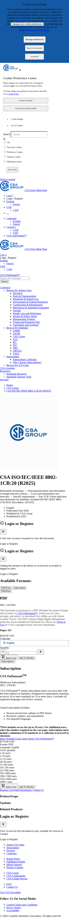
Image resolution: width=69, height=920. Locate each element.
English (17, 221)
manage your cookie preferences (27, 24)
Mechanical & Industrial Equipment (31, 307)
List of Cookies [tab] (17, 125)
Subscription (12, 847)
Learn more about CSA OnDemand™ (35, 738)
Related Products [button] (11, 809)
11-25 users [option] (6, 758)
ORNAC (17, 350)
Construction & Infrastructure (28, 304)
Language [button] (11, 218)
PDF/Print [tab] (5, 588)
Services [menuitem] (4, 379)
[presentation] (20, 70)
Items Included (8, 738)
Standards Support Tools (18, 376)
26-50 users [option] (6, 761)
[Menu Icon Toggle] (7, 213)
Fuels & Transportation (24, 296)
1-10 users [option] (5, 756)
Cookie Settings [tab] (17, 119)
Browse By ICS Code (17, 365)
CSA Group (19, 336)
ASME (16, 330)
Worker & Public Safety (25, 316)
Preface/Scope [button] (9, 796)
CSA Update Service (17, 878)
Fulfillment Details (15, 861)
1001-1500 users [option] (8, 776)
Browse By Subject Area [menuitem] (19, 290)
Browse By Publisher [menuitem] (17, 327)
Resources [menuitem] (5, 371)
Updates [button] (5, 803)
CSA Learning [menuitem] (7, 368)
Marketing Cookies (14, 162)
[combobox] (15, 278)
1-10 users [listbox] (5, 753)
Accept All (20, 21)
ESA (15, 339)
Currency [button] (11, 227)
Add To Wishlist (26, 658)
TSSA (16, 353)
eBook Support (14, 864)
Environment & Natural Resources (30, 302)
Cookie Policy (13, 94)
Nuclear (17, 310)
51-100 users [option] (6, 764)
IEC (15, 342)
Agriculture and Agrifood (26, 325)
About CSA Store (15, 844)
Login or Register (14, 816)
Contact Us (38, 790)
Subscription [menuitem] (12, 356)
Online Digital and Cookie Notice (34, 30)
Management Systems (24, 319)
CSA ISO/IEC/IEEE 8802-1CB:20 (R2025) (28, 390)
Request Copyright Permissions (16, 790)
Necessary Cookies (14, 147)
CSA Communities (16, 875)
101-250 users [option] (7, 767)
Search (6, 134)
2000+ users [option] (6, 782)
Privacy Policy (13, 907)
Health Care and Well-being (27, 313)
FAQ (9, 884)
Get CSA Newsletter (10, 892)
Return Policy (13, 858)
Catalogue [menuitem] (5, 287)
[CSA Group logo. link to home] (10, 70)
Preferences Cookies (15, 152)
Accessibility (12, 910)
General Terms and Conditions (21, 904)
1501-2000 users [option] (8, 779)
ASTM (16, 333)
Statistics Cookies (14, 157)
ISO (15, 345)
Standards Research (16, 374)
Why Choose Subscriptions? (27, 362)
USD (9, 207)
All (8, 142)
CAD (15, 210)
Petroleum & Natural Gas (26, 299)
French (16, 204)
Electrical (17, 293)
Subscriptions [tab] (7, 661)
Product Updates (14, 867)
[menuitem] (41, 293)
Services (10, 850)
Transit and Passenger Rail (26, 322)
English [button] (10, 201)
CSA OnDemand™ (16, 235)
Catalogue (11, 853)
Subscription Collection (25, 359)
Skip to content (7, 179)
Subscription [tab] (19, 588)
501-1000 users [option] (8, 773)
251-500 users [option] (7, 770)
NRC (15, 348)
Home (9, 385)
